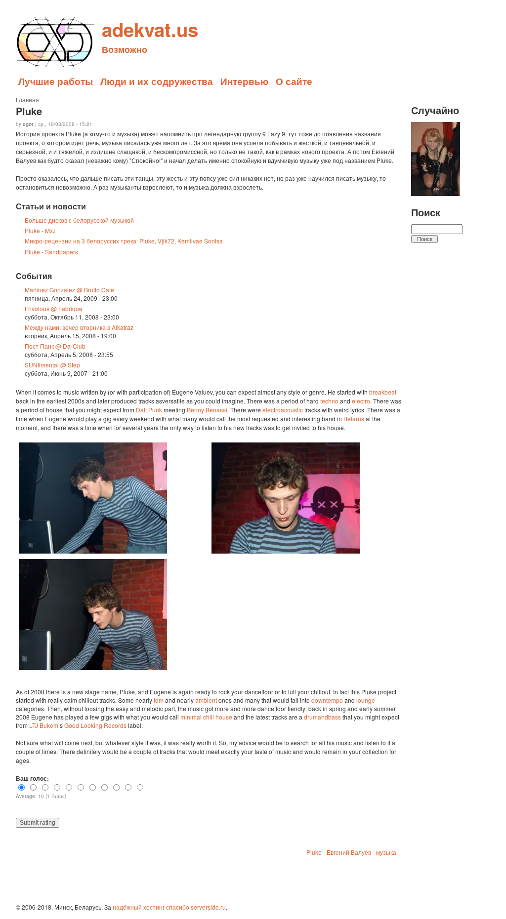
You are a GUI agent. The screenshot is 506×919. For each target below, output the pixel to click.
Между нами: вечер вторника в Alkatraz (79, 327)
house (223, 717)
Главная (27, 99)
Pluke (314, 852)
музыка (386, 852)
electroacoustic (282, 409)
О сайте (294, 81)
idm (159, 700)
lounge (365, 700)
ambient (206, 700)
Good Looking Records (95, 725)
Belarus (353, 418)
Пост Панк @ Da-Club (55, 346)
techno (329, 401)
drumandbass (322, 717)
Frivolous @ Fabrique (54, 308)
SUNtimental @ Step (52, 364)
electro (361, 401)
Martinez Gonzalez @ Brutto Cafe (69, 289)
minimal (191, 717)
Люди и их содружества (156, 81)
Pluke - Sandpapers (51, 251)
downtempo (327, 700)
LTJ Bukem (43, 725)
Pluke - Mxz (40, 230)
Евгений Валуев (349, 852)
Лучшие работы (55, 81)
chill (208, 717)
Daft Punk (149, 409)
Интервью (244, 81)
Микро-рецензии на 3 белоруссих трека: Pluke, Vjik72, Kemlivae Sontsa (124, 241)
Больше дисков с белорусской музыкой (79, 220)
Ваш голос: (32, 778)
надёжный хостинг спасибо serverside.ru (169, 907)
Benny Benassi (207, 409)
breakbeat (382, 392)
